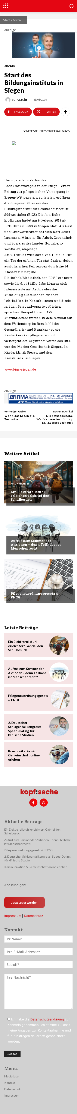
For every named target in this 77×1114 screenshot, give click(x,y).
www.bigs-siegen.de (20, 369)
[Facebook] (33, 803)
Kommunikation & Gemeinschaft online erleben (24, 755)
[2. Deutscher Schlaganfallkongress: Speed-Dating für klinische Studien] (59, 726)
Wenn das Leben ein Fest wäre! (19, 417)
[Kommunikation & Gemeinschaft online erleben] (59, 754)
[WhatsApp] (44, 803)
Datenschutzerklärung (47, 1019)
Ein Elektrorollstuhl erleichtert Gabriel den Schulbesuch (30, 496)
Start (6, 20)
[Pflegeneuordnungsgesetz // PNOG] (38, 580)
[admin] (8, 99)
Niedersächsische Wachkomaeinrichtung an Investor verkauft (54, 419)
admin (21, 99)
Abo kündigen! (15, 885)
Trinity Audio (45, 130)
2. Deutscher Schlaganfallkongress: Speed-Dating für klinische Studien (24, 729)
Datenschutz (33, 916)
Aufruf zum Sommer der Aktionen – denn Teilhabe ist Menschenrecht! (36, 544)
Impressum (12, 916)
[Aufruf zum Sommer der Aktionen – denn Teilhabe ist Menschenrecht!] (38, 531)
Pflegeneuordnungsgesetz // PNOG (34, 595)
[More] (65, 112)
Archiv (17, 20)
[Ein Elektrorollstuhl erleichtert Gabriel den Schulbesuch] (38, 482)
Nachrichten (20, 483)
